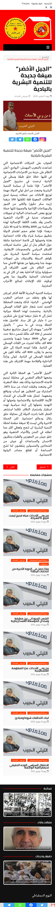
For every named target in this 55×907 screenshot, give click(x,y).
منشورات (43, 564)
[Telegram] (19, 139)
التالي (12, 467)
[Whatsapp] (27, 139)
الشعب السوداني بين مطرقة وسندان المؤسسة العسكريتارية (30, 619)
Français (25, 3)
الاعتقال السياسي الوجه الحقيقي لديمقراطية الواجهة (29, 766)
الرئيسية (48, 3)
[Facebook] (35, 139)
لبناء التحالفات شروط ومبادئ (32, 717)
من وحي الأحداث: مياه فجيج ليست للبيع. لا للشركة (29, 516)
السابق (42, 467)
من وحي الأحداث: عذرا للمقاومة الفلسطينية (30, 669)
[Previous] (9, 839)
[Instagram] (42, 139)
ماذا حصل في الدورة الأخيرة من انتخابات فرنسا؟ (30, 570)
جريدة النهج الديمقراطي (38, 510)
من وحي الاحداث (21, 96)
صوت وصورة (36, 3)
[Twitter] (12, 139)
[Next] (46, 805)
